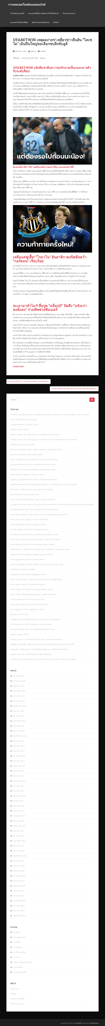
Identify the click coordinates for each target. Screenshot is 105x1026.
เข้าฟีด (13, 993)
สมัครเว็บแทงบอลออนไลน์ (40, 22)
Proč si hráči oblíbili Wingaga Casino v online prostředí (32, 499)
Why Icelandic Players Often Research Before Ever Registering (36, 579)
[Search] (92, 400)
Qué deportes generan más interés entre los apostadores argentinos (38, 514)
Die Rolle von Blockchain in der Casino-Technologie (31, 489)
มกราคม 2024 (18, 696)
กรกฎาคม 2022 (19, 756)
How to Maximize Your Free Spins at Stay (27, 599)
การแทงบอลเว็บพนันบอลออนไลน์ (26, 4)
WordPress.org (16, 1003)
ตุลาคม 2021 (18, 801)
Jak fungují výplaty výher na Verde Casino (27, 559)
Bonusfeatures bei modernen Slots (24, 494)
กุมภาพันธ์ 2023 (19, 721)
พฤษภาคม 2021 (19, 826)
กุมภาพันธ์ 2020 (19, 900)
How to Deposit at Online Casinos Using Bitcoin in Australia (35, 434)
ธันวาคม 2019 (19, 910)
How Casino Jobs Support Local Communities (29, 519)
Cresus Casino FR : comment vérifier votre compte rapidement (36, 639)
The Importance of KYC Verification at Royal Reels (31, 624)
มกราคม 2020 (18, 905)
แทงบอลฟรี (18, 967)
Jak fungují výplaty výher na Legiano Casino (28, 524)
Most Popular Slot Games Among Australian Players (32, 589)
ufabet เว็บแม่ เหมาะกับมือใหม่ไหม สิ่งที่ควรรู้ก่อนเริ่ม (31, 654)
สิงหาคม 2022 (18, 751)
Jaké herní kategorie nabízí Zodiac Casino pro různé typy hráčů (36, 449)
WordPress (95, 1023)
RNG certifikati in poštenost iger (23, 419)
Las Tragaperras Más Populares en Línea (27, 609)
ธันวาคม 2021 (19, 791)
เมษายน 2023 (18, 711)
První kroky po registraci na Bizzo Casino (27, 474)
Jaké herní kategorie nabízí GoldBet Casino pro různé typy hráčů (36, 564)
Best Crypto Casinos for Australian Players (27, 584)
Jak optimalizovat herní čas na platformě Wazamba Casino (34, 509)
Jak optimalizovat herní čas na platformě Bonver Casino (33, 464)
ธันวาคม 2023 (19, 701)
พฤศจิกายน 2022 (20, 736)
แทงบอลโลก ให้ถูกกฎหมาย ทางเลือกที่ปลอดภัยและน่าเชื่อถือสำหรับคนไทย (39, 649)
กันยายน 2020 (18, 865)
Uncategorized (20, 937)
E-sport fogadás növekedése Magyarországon (29, 529)
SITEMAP (56, 22)
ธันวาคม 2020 (19, 851)
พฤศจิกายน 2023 (20, 706)
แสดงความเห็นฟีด (17, 998)
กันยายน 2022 (18, 746)
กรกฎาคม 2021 (19, 816)
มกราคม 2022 (18, 786)
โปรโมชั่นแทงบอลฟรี (17, 13)
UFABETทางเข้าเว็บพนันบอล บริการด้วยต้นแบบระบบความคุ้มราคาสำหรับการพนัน (43, 659)
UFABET (43, 51)
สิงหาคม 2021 (18, 811)
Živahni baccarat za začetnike (22, 444)
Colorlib (78, 1023)
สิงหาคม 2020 (18, 870)
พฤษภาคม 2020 (19, 885)
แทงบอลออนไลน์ (20, 972)
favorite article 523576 (19, 429)
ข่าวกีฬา (17, 942)
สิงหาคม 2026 (18, 676)
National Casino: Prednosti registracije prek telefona (32, 554)
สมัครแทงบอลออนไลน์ (22, 962)
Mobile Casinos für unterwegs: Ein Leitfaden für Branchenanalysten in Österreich (43, 439)
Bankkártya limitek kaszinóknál (23, 569)
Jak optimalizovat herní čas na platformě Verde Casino (32, 629)
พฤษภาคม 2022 (19, 766)
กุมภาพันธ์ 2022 (19, 781)
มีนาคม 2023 (18, 716)
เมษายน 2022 (18, 771)
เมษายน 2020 (18, 890)
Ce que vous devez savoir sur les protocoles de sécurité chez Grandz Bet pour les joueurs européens (52, 504)
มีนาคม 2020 (18, 895)
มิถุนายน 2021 (19, 821)
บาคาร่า (17, 957)
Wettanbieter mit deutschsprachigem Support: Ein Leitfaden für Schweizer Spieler (43, 484)
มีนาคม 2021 (18, 836)
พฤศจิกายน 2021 (20, 796)
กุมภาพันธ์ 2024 (19, 691)
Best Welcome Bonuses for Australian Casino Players (32, 544)
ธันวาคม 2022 (19, 731)
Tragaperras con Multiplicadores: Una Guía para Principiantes (35, 619)
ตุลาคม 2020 (18, 861)
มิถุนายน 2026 (19, 686)
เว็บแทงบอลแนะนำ (68, 13)
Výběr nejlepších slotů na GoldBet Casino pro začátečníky (34, 459)
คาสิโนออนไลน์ (20, 952)
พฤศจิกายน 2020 (20, 856)
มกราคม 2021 (18, 846)
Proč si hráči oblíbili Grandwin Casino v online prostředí (33, 594)
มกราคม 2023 (18, 726)
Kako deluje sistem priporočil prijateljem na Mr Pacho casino (35, 539)
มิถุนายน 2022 (19, 761)
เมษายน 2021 (18, 831)
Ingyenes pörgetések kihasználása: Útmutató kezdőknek (33, 479)
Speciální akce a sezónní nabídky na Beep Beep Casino (33, 469)
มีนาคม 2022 (18, 776)
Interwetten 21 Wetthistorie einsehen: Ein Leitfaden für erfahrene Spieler (40, 549)
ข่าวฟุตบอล (18, 947)
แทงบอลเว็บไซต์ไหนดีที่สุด (19, 22)
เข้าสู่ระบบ (14, 988)
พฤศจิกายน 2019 (20, 915)
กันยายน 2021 (18, 806)
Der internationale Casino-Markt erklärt (26, 454)
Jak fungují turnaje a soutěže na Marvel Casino (29, 604)
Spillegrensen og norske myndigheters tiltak (28, 574)
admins (33, 51)
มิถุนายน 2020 (19, 880)
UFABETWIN (18, 366)
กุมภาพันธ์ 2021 (19, 841)
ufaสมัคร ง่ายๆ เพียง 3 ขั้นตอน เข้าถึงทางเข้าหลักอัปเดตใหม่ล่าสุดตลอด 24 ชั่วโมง (42, 644)
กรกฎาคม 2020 (19, 875)
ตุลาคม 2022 (18, 741)
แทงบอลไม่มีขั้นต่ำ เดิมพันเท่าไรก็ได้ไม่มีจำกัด (43, 13)
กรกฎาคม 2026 (19, 681)
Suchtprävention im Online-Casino (24, 424)
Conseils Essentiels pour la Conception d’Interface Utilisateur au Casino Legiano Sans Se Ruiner (49, 414)
